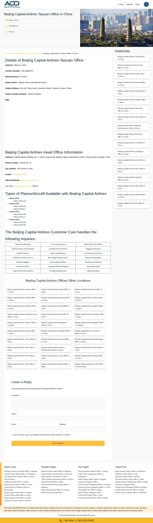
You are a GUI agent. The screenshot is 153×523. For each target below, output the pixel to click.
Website (63, 424)
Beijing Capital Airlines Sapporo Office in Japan (132, 101)
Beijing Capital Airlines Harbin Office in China (131, 75)
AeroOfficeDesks (11, 53)
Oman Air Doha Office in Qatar (52, 482)
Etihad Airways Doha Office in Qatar (17, 498)
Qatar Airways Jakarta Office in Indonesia (130, 471)
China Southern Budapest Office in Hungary (94, 484)
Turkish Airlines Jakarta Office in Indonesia (130, 492)
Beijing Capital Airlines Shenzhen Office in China (130, 135)
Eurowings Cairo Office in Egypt (90, 490)
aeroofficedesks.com (71, 515)
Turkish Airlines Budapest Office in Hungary (131, 487)
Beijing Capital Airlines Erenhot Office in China (131, 84)
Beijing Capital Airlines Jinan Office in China (131, 170)
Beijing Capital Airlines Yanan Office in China (132, 118)
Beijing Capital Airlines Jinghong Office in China (130, 178)
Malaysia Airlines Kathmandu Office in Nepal (131, 482)
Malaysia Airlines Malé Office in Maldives (56, 471)
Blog (137, 4)
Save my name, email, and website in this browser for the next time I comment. (42, 435)
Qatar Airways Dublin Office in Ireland (18, 492)
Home (121, 4)
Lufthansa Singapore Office (125, 484)
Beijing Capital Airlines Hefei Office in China (131, 187)
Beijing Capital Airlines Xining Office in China (132, 92)
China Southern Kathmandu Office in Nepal (57, 479)
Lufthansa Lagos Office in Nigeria (16, 482)
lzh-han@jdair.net (19, 174)
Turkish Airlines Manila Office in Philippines (20, 474)
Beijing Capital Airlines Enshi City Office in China (130, 66)
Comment (15, 395)
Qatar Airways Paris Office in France (54, 476)
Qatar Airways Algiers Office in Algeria (92, 479)
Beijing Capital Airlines (22, 186)
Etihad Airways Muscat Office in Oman (18, 484)
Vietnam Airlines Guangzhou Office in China (94, 487)
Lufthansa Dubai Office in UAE (126, 474)
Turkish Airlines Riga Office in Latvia (17, 495)
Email (14, 424)
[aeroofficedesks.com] (12, 4)
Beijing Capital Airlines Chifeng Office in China (131, 196)
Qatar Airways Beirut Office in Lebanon (55, 490)
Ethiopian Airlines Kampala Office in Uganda (20, 471)
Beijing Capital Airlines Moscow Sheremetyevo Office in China (129, 127)
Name (14, 414)
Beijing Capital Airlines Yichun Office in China (131, 58)
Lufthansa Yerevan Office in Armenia (17, 500)
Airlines (129, 4)
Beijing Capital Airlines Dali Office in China (131, 204)
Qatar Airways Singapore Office (89, 492)
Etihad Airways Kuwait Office (51, 492)
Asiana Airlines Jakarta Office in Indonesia (56, 474)
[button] (146, 4)
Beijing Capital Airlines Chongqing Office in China (130, 153)
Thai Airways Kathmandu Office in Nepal (93, 498)
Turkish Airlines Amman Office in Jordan (129, 490)
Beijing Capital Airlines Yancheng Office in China (130, 109)
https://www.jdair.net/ (29, 180)
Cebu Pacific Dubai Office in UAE (90, 495)
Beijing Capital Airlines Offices (30, 53)
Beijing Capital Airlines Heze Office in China (131, 161)
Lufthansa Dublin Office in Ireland (127, 476)
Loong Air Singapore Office (88, 482)
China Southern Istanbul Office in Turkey (93, 471)
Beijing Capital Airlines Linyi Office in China (131, 144)
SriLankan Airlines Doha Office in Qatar (129, 479)
